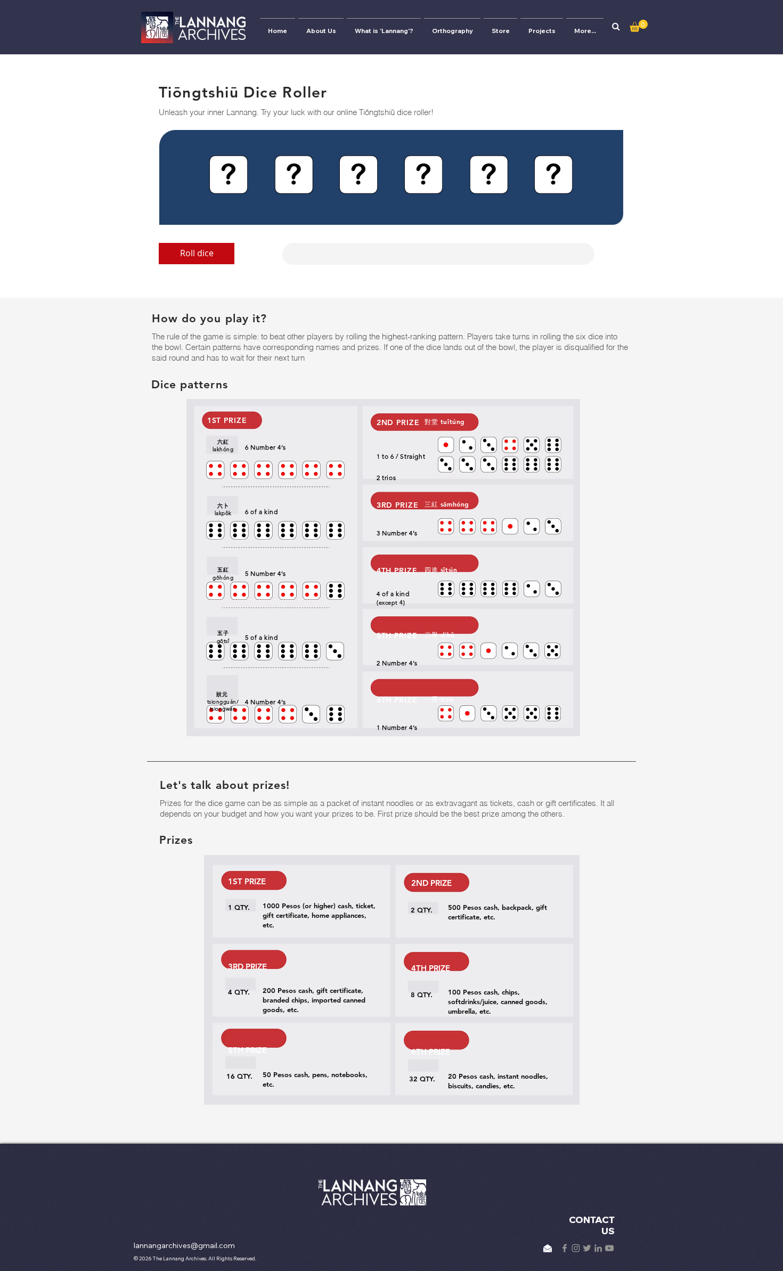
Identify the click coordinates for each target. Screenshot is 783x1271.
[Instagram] (575, 1248)
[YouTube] (609, 1248)
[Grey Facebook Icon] (564, 1248)
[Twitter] (587, 1248)
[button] (615, 27)
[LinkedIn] (598, 1248)
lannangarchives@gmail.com (184, 1245)
